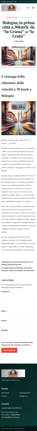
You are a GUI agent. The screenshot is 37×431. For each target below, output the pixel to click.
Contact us (23, 396)
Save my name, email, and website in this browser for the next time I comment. (17, 343)
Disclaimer (5, 393)
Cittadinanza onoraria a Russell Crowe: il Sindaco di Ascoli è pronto (17, 263)
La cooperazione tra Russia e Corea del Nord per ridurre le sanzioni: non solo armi (17, 269)
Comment (5, 291)
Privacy (4, 396)
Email (4, 321)
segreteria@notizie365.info (11, 408)
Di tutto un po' (12, 17)
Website (4, 330)
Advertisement (24, 393)
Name (4, 311)
